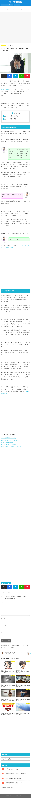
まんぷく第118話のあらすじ (8, 438)
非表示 (18, 113)
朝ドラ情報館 (15, 1)
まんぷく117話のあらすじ (10, 116)
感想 (10, 583)
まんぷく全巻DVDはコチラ (8, 442)
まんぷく (3, 45)
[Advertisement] (15, 27)
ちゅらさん (17, 4)
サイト (3, 632)
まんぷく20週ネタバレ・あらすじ (10, 440)
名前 (3, 618)
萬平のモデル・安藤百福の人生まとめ (11, 446)
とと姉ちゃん (9, 4)
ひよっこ (3, 4)
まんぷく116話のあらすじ (8, 89)
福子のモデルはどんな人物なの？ (10, 444)
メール (3, 625)
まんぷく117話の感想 (9, 119)
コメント (4, 602)
